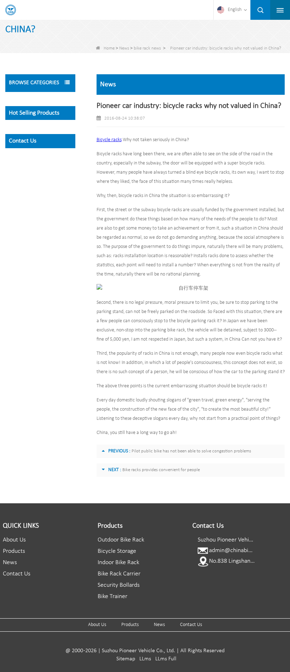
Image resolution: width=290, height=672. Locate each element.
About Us (14, 540)
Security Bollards (119, 585)
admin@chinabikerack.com (243, 550)
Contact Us (16, 573)
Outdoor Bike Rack (121, 540)
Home (109, 48)
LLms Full (165, 659)
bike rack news (147, 48)
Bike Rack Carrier (119, 573)
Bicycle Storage (117, 551)
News (124, 48)
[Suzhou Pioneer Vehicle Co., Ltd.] (10, 10)
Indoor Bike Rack (118, 562)
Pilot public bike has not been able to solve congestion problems (191, 451)
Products (14, 551)
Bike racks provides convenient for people (161, 470)
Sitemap (125, 659)
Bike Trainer (112, 596)
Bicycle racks (109, 140)
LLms (145, 659)
